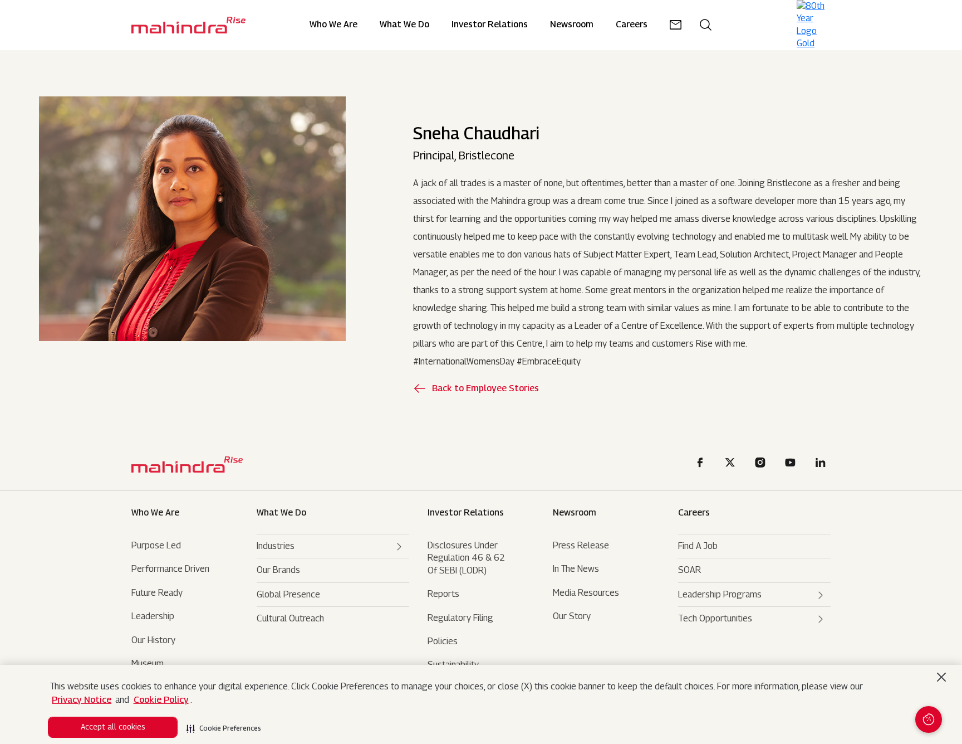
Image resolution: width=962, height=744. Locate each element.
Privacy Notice (81, 699)
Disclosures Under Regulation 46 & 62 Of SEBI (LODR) (466, 558)
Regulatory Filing (460, 617)
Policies (443, 641)
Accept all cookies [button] (113, 726)
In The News (576, 568)
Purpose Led (156, 545)
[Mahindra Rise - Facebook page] (702, 464)
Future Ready (157, 592)
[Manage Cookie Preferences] (928, 719)
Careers (694, 512)
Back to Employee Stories (485, 388)
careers (631, 25)
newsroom (571, 25)
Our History (153, 640)
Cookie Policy (161, 699)
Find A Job (698, 546)
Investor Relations (489, 25)
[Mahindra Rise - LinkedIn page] (822, 464)
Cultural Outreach (290, 618)
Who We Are (333, 25)
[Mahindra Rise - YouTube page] (792, 464)
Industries (276, 546)
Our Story (572, 616)
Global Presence (288, 594)
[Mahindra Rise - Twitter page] (732, 464)
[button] (223, 725)
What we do (404, 25)
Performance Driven (170, 568)
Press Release (581, 545)
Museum (147, 663)
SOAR (689, 570)
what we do (281, 512)
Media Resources (586, 592)
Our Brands (278, 570)
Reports (443, 594)
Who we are (155, 512)
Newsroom (574, 512)
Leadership (152, 616)
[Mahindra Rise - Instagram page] (762, 464)
